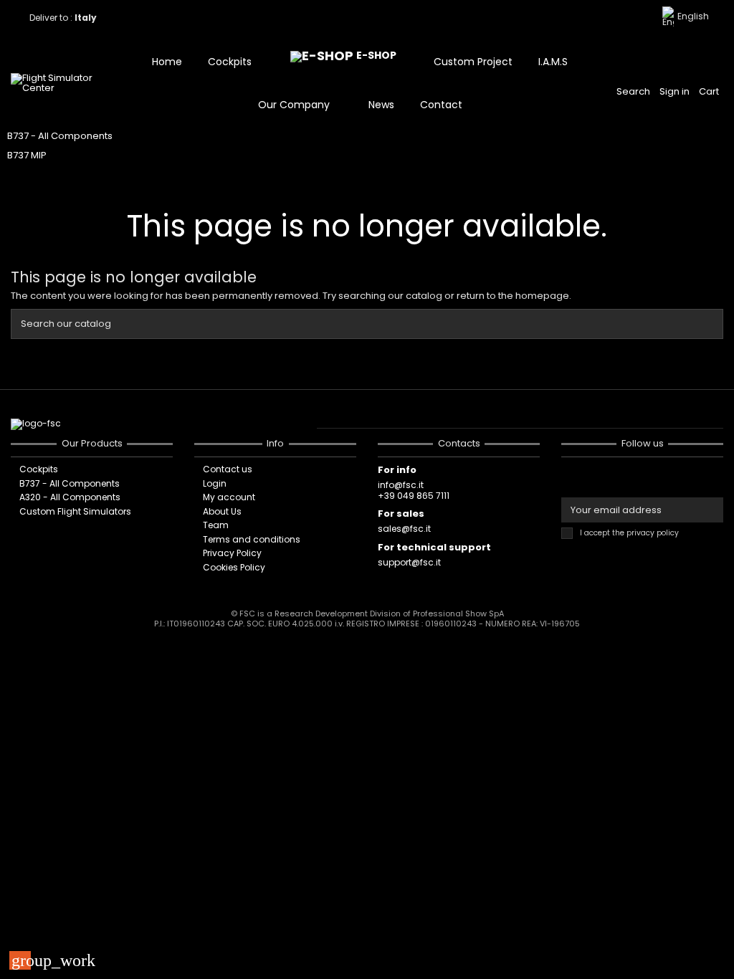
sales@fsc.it (404, 528)
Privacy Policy (232, 553)
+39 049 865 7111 (413, 496)
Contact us (227, 469)
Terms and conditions (251, 540)
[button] (236, 61)
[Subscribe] (710, 509)
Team (216, 525)
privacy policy (652, 532)
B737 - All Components (60, 136)
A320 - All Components (69, 497)
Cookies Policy (234, 568)
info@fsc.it (401, 485)
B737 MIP (27, 155)
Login (215, 484)
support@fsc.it (409, 562)
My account (229, 497)
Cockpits (38, 469)
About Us (222, 512)
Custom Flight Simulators (75, 512)
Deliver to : (64, 17)
